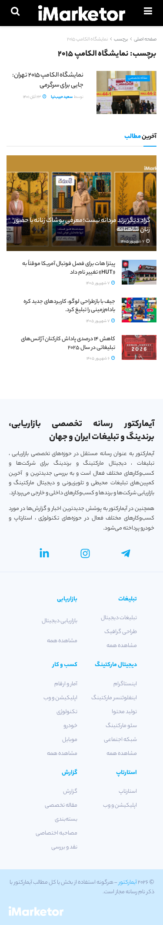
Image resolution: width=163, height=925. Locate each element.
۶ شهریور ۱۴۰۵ (98, 358)
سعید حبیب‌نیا (62, 97)
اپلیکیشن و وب (60, 698)
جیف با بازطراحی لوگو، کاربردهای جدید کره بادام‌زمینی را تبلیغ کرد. (69, 306)
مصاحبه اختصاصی (56, 833)
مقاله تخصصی (137, 78)
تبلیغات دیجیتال (119, 618)
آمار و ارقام (65, 684)
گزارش (70, 791)
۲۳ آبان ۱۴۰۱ (32, 97)
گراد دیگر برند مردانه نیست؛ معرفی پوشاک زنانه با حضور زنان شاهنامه (82, 225)
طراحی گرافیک (120, 632)
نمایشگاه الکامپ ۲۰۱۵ (87, 40)
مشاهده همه (121, 645)
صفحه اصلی (145, 40)
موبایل (69, 739)
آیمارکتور (128, 882)
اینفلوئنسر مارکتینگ (114, 698)
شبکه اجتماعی (120, 739)
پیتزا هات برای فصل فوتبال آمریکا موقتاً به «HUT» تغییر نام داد (68, 268)
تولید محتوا (124, 712)
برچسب (121, 40)
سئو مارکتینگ (121, 726)
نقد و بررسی (64, 847)
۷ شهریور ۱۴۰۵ (133, 241)
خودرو (70, 726)
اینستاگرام (125, 684)
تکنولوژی (67, 712)
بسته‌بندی (66, 819)
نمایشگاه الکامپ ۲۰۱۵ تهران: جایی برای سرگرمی (47, 80)
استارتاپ (128, 791)
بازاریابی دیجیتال (59, 621)
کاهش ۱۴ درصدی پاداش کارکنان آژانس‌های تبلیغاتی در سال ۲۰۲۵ (68, 343)
